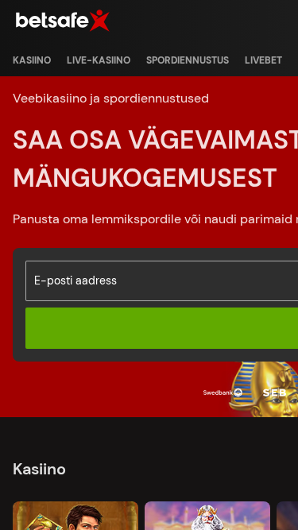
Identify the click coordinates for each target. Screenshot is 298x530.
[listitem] (32, 60)
